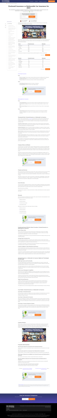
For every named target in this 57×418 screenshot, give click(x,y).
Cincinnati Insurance (10, 25)
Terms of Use (39, 316)
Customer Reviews (10, 49)
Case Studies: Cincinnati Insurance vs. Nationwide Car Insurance (11, 47)
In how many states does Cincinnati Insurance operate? (11, 67)
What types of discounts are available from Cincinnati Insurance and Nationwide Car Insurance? (12, 59)
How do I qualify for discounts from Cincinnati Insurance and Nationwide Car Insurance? (11, 64)
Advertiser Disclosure (9, 21)
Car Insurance (31, 1)
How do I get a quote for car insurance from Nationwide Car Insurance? (12, 56)
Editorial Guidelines (21, 384)
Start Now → (47, 69)
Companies (36, 1)
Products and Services (11, 33)
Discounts (9, 36)
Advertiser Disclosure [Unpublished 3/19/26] (13, 410)
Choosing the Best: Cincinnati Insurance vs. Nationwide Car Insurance (12, 29)
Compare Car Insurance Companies (12, 3)
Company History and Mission (11, 32)
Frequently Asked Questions (12, 50)
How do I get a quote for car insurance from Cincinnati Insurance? (12, 52)
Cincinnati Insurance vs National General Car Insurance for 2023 (27, 369)
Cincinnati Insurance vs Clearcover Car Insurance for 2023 (41, 369)
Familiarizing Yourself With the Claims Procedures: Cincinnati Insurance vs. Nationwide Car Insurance (11, 39)
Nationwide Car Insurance (11, 26)
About (7, 410)
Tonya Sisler (25, 20)
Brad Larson (35, 20)
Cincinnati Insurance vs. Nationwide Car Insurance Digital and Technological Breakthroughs (11, 43)
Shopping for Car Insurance (43, 1)
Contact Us (20, 410)
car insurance (30, 118)
